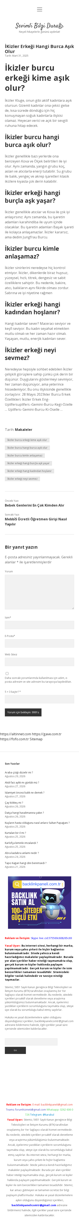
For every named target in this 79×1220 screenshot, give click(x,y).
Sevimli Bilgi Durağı (39, 26)
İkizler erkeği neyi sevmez (22, 479)
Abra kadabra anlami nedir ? (22, 853)
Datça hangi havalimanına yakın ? (24, 813)
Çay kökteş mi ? (14, 802)
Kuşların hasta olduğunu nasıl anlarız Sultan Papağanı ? (37, 823)
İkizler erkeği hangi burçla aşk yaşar (28, 463)
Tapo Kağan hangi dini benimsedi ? (25, 863)
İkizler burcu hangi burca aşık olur (27, 448)
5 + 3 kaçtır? (13, 692)
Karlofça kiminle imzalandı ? (21, 843)
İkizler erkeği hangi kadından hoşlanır (29, 471)
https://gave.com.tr (47, 734)
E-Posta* (10, 636)
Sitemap (36, 739)
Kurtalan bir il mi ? (15, 833)
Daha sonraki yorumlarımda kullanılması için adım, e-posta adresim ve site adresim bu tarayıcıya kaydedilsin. (38, 679)
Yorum (9, 571)
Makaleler (23, 429)
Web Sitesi (11, 654)
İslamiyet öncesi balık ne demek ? (24, 792)
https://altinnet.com (15, 734)
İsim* (8, 617)
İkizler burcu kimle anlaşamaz (24, 455)
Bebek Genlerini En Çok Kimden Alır (34, 505)
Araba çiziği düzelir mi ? (19, 772)
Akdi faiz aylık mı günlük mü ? (22, 782)
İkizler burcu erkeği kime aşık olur (27, 440)
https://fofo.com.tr (14, 739)
